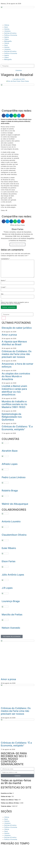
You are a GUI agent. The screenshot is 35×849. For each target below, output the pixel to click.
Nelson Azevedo (11, 627)
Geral (6, 27)
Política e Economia (10, 35)
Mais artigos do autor (17, 244)
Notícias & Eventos (10, 33)
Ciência (6, 25)
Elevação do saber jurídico (17, 327)
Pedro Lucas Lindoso (13, 477)
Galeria (6, 37)
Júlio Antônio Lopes (13, 574)
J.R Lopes (7, 587)
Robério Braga (10, 490)
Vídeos (6, 39)
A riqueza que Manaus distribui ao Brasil (14, 343)
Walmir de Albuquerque (15, 503)
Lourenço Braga (11, 601)
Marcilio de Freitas (12, 614)
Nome (3, 280)
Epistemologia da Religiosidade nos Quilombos (12, 417)
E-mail (3, 287)
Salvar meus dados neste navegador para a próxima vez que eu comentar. (15, 303)
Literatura (7, 31)
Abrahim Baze (10, 450)
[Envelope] (8, 20)
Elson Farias (8, 561)
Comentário (5, 259)
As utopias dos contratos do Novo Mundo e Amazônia (16, 376)
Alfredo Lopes (10, 464)
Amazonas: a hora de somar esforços (17, 365)
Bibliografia (8, 41)
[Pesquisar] (4, 318)
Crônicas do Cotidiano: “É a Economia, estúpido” (17, 428)
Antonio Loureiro (11, 521)
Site (2, 294)
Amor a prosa (9, 334)
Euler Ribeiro (9, 548)
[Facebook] (3, 20)
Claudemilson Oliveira (14, 534)
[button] (17, 63)
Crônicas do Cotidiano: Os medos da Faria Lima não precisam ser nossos (16, 354)
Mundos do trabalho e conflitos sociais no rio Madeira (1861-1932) (14, 404)
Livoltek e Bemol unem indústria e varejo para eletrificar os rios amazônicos (14, 390)
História (6, 29)
